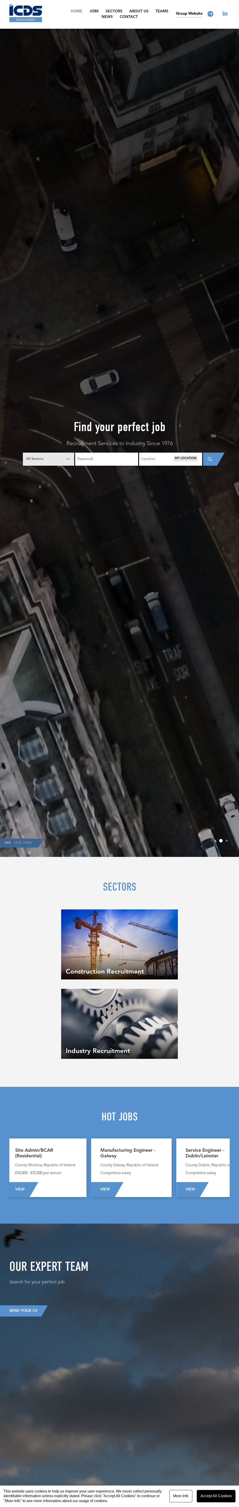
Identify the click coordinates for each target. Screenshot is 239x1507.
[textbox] (170, 459)
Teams (161, 11)
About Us (138, 11)
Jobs (94, 11)
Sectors (114, 11)
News (107, 17)
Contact (129, 17)
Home (76, 11)
